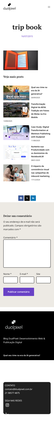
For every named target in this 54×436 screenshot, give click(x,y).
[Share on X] (27, 198)
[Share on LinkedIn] (33, 198)
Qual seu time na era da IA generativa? (21, 355)
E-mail (24, 273)
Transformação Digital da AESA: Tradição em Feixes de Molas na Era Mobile (24, 363)
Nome (7, 273)
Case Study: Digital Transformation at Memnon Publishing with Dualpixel (25, 373)
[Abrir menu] (49, 7)
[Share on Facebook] (21, 198)
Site (38, 273)
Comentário (10, 237)
